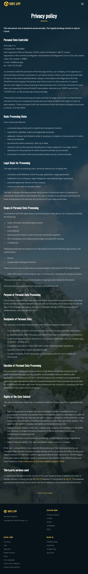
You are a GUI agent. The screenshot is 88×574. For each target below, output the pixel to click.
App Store (50, 553)
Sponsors (7, 549)
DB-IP (38, 479)
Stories (49, 522)
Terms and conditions (12, 563)
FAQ (5, 545)
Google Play (51, 549)
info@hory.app (52, 542)
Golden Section (9, 553)
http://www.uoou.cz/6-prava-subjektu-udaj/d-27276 (41, 461)
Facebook (50, 545)
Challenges (51, 525)
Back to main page (44, 493)
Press (6, 556)
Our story (7, 542)
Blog (48, 529)
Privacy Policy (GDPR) (12, 567)
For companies (9, 560)
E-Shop (49, 518)
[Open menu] (82, 3)
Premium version (53, 515)
